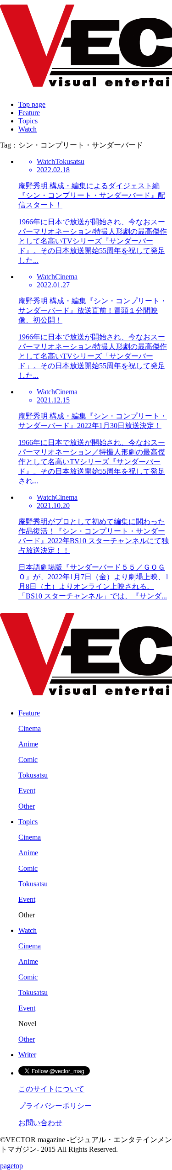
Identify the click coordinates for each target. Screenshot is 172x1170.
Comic (28, 759)
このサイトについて (51, 1089)
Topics (28, 121)
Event (26, 790)
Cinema (29, 728)
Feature (29, 112)
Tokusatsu (33, 775)
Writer (27, 1055)
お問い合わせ (40, 1123)
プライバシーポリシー (55, 1106)
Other (26, 806)
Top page (31, 104)
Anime (28, 744)
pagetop (11, 1166)
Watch (27, 129)
